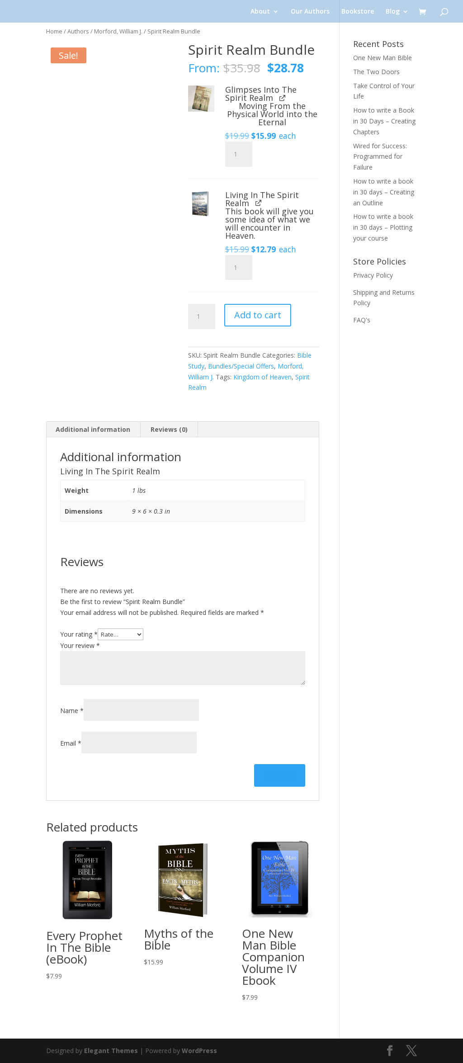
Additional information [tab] (93, 429)
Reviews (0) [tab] (169, 429)
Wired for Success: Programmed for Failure (380, 157)
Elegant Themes (111, 1050)
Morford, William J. (118, 31)
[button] (201, 98)
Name (72, 710)
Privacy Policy (373, 275)
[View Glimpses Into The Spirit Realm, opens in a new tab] (282, 97)
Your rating (79, 634)
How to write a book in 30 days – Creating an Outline (383, 192)
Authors (78, 31)
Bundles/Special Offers (241, 366)
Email (70, 743)
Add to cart (257, 315)
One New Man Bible (382, 57)
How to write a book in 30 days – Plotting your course (383, 227)
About (260, 11)
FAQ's (361, 320)
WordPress (199, 1050)
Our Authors (310, 11)
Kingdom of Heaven (262, 377)
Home (54, 31)
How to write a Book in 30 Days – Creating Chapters (384, 121)
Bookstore (357, 11)
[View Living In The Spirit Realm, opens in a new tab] (258, 202)
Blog (393, 11)
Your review (80, 645)
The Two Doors (376, 71)
